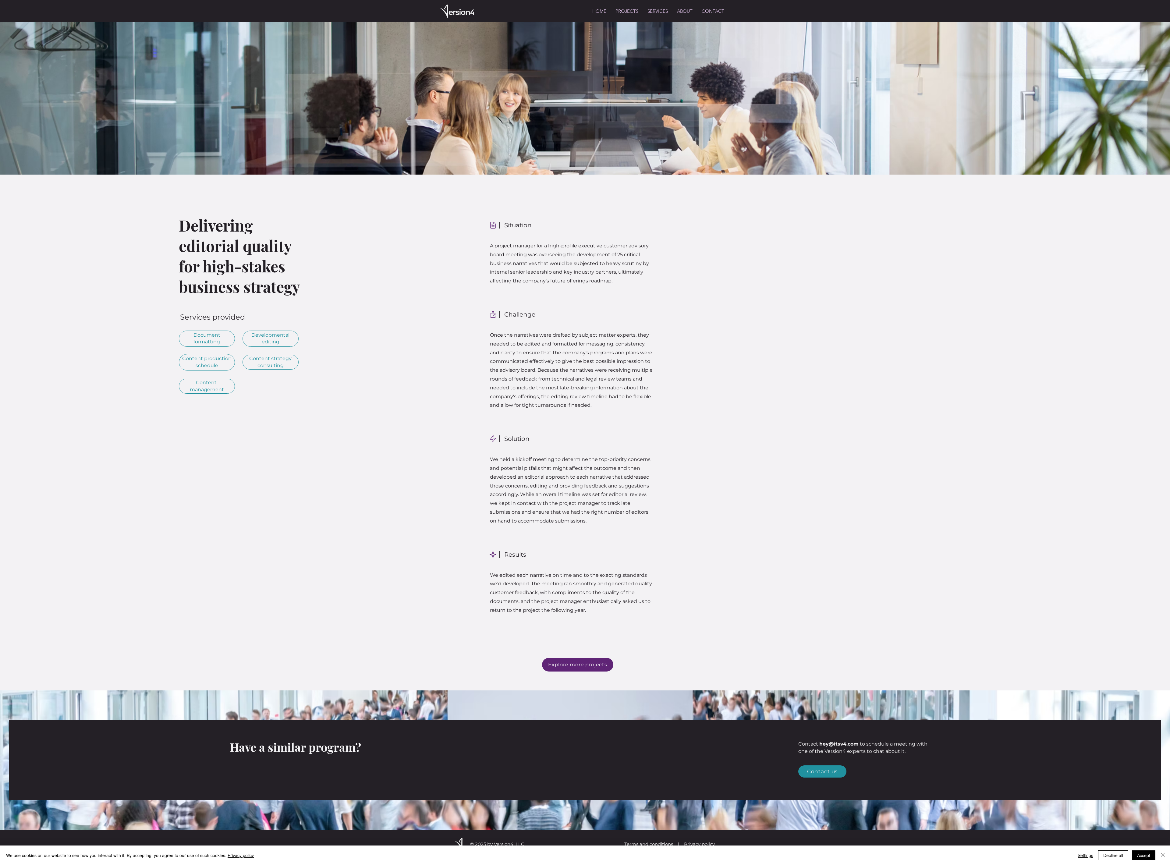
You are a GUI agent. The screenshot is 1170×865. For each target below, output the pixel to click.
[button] (657, 11)
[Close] (1162, 855)
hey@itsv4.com (839, 744)
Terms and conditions (648, 844)
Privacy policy (699, 844)
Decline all (1113, 855)
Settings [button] (1085, 855)
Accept (1143, 855)
